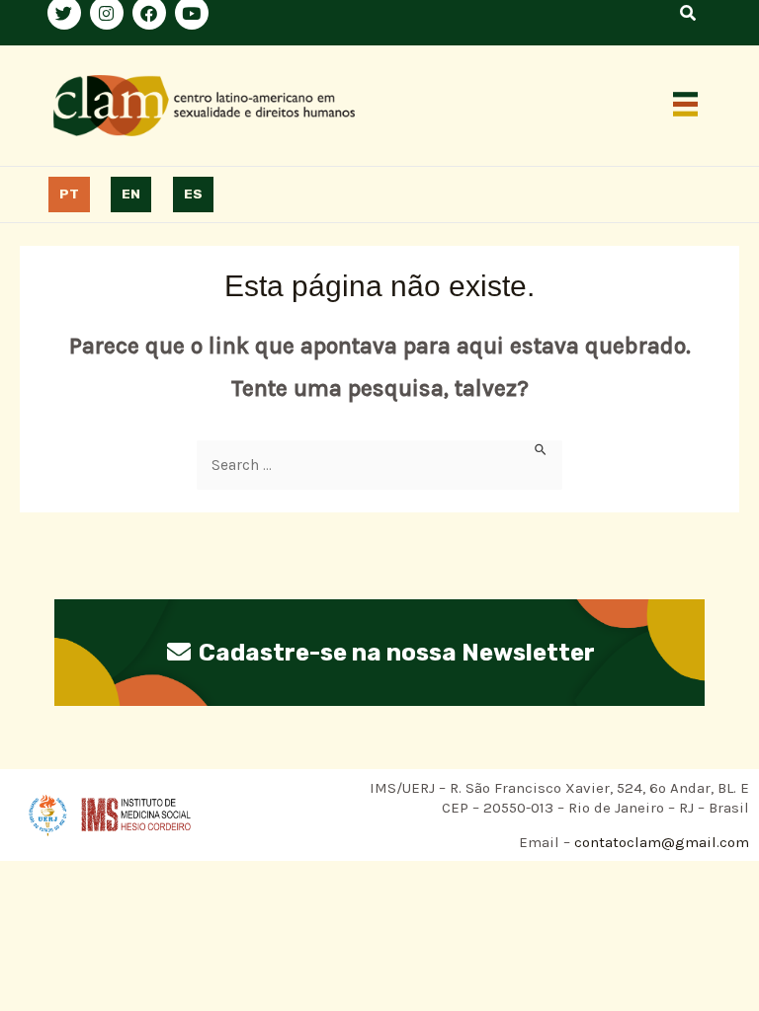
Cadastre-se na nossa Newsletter (394, 652)
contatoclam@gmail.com (659, 842)
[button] (686, 105)
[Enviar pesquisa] (541, 449)
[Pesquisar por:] (379, 465)
